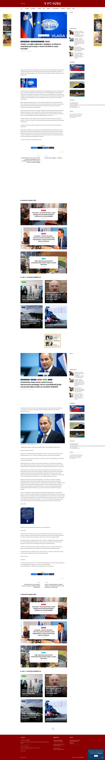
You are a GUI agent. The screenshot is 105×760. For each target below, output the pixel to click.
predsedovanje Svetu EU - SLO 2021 (37, 41)
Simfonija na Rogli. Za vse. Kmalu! (56, 324)
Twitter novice (55, 8)
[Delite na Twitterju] (44, 373)
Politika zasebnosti (80, 757)
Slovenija (33, 8)
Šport (23, 307)
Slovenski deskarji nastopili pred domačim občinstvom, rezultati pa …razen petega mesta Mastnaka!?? (31, 322)
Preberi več (99, 753)
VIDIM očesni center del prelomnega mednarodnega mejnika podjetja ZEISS (30, 297)
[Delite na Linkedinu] (47, 373)
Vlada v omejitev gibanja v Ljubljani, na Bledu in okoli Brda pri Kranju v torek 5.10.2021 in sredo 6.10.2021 (54, 586)
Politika (48, 282)
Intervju (69, 8)
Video (73, 8)
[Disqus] (44, 182)
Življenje (63, 8)
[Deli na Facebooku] (42, 373)
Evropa (39, 8)
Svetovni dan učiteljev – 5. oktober (53, 158)
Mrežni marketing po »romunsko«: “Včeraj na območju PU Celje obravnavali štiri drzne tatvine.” (79, 56)
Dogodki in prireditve (25, 41)
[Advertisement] (43, 61)
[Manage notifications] (102, 757)
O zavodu (73, 757)
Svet (44, 8)
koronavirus (33, 379)
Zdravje (48, 8)
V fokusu (27, 8)
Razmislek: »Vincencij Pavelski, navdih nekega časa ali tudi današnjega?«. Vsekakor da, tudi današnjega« (43, 214)
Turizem (43, 258)
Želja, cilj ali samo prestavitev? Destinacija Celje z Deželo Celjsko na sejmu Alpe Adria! (43, 262)
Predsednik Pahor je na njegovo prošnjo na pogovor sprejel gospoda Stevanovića (31, 586)
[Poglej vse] (77, 67)
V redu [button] (96, 755)
